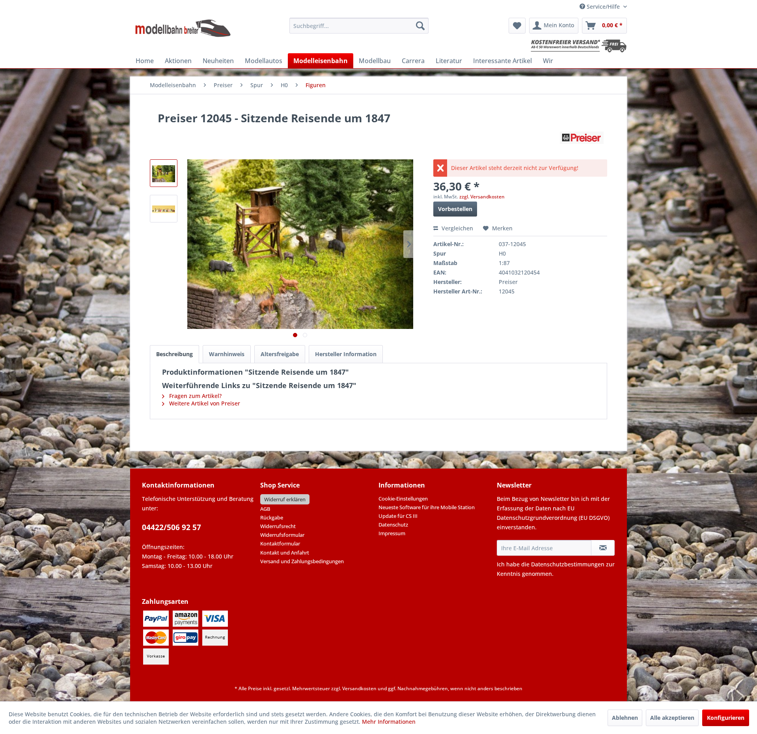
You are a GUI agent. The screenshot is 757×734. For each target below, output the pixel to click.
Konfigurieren (725, 717)
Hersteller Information (346, 354)
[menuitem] (359, 26)
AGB (265, 508)
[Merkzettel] (517, 26)
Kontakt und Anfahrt (284, 552)
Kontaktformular (280, 543)
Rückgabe (271, 517)
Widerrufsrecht (278, 526)
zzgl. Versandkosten (482, 196)
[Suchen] (420, 26)
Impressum (391, 533)
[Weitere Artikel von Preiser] (581, 137)
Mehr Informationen (389, 721)
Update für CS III (398, 515)
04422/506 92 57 (171, 527)
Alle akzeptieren (672, 717)
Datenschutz (393, 524)
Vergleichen (456, 228)
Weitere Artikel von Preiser (204, 403)
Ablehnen (625, 717)
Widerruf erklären (285, 499)
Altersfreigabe (280, 354)
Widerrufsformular (282, 534)
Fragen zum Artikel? (195, 396)
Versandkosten (359, 688)
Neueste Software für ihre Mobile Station (426, 507)
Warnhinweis (226, 354)
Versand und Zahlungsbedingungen (302, 561)
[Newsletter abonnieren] (603, 548)
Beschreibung (174, 354)
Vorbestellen (455, 209)
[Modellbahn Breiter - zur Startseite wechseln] (183, 27)
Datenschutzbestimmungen (567, 564)
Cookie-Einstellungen (403, 498)
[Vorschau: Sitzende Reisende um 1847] (163, 173)
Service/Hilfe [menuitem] (603, 6)
